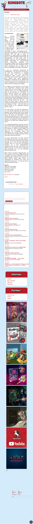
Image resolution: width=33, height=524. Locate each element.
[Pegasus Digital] (16, 470)
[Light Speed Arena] (16, 384)
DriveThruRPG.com (10, 174)
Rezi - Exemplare (11, 280)
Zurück (6, 176)
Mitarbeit (9, 278)
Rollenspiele (13, 14)
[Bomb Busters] (16, 342)
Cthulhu (18, 14)
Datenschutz (10, 284)
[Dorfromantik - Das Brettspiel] (16, 363)
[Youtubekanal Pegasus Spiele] (16, 447)
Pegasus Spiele (10, 294)
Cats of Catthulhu (19, 184)
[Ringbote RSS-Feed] (20, 494)
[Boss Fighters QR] (16, 322)
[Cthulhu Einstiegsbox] (16, 405)
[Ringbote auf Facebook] (14, 494)
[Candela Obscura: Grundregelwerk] (16, 426)
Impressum (9, 282)
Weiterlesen (7, 215)
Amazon (9, 296)
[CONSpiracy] (16, 468)
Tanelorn (9, 298)
